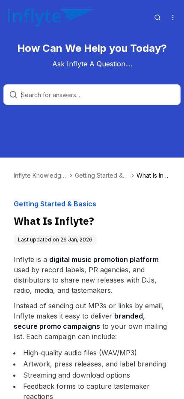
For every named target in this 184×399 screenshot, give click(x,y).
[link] (153, 175)
